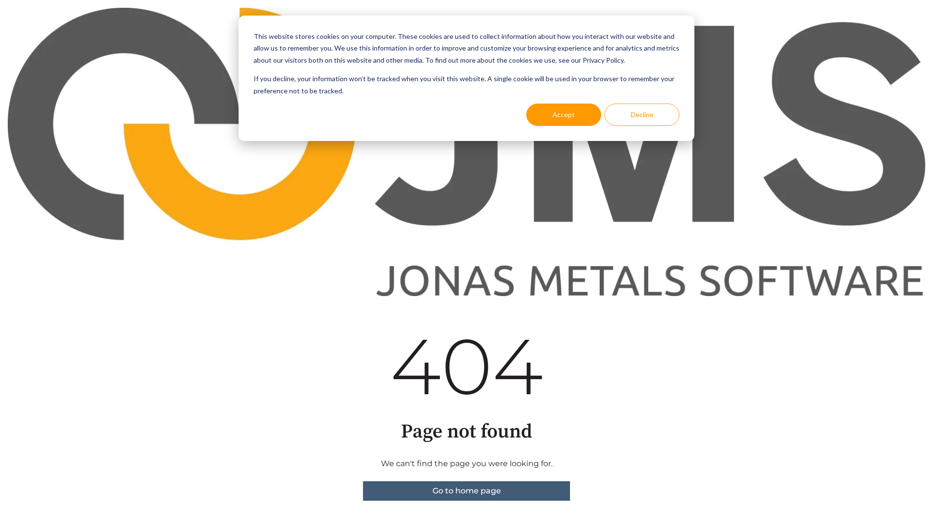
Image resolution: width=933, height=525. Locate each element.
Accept (564, 114)
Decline (642, 114)
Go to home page (466, 490)
